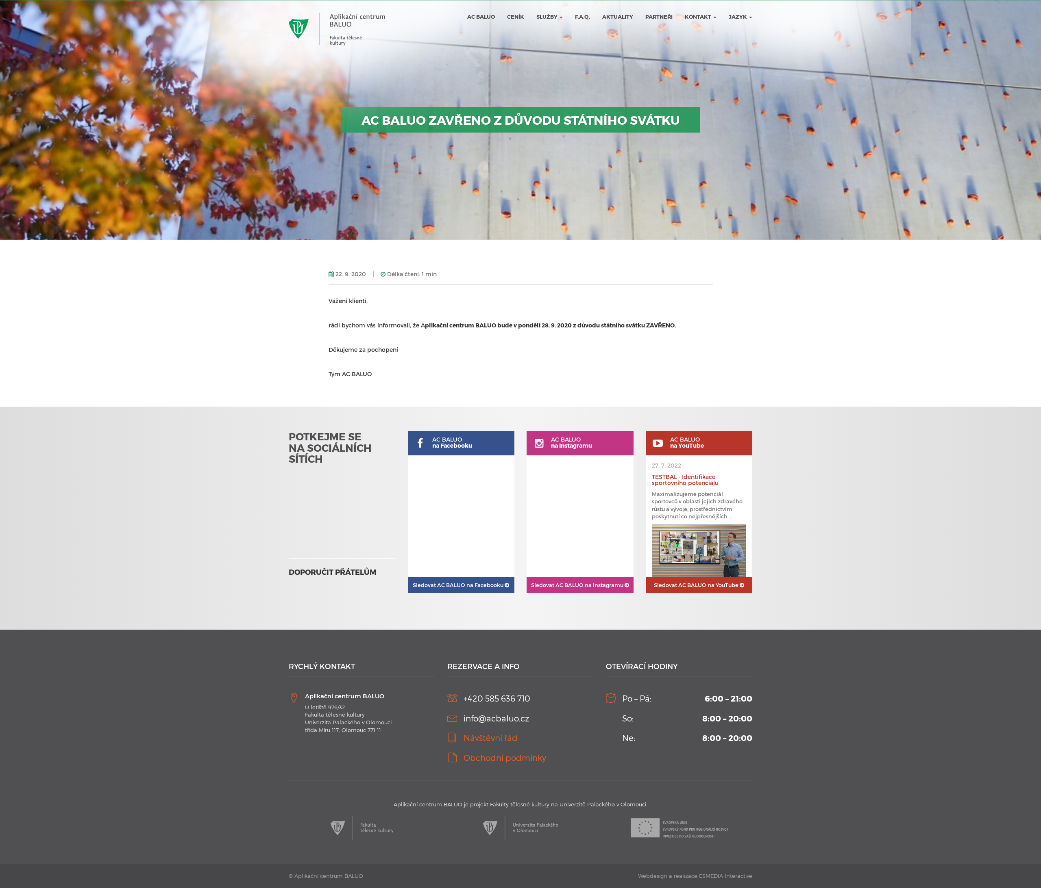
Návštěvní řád (491, 738)
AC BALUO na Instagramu (578, 585)
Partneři (659, 16)
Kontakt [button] (698, 16)
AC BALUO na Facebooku (459, 585)
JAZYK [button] (738, 16)
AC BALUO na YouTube (697, 585)
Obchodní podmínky (505, 757)
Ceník (515, 16)
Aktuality (617, 16)
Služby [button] (547, 16)
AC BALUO (481, 16)
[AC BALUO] (337, 12)
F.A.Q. (582, 16)
